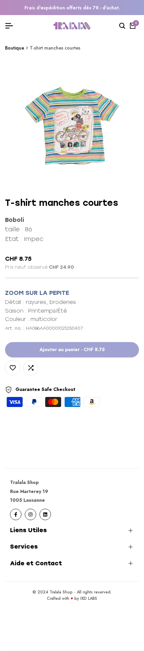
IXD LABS (88, 598)
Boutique (14, 48)
